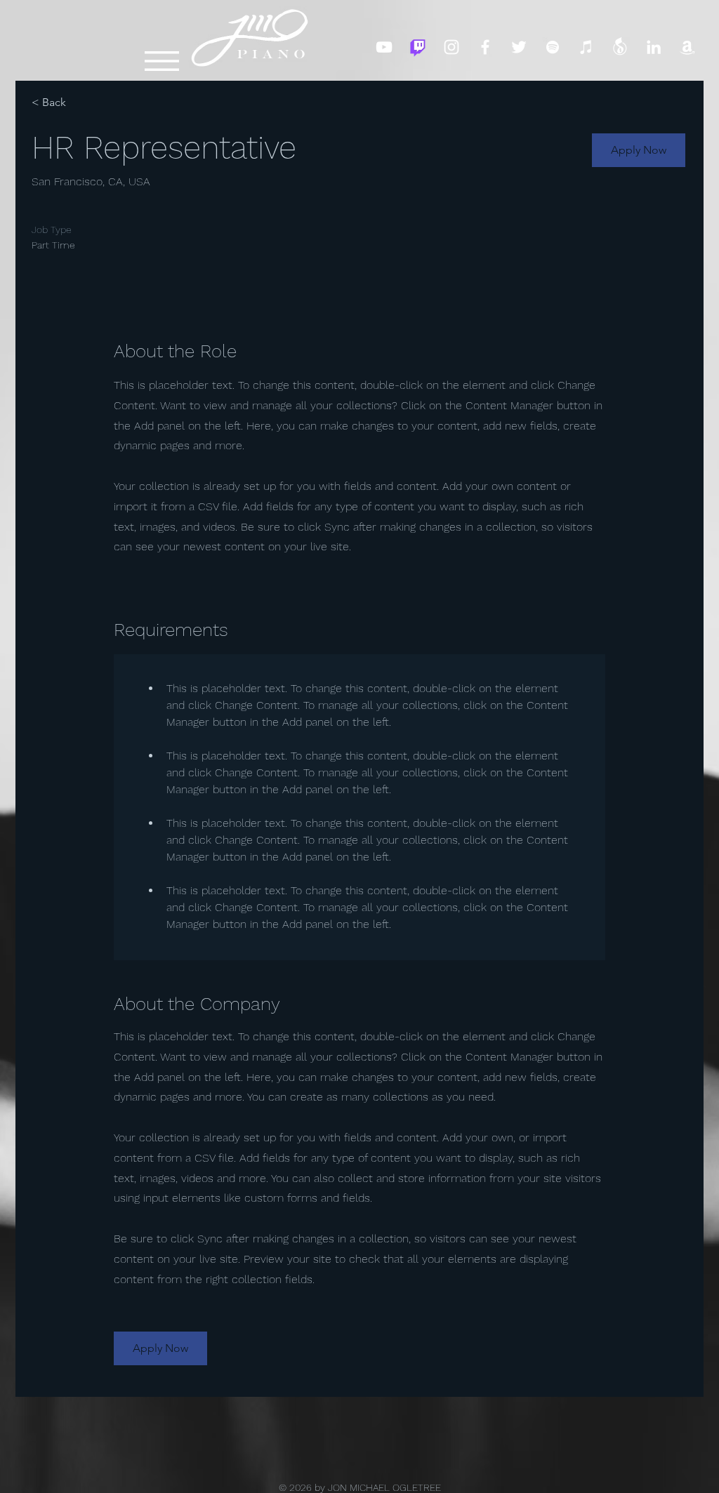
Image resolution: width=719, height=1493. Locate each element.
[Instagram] (451, 47)
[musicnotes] (620, 47)
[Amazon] (687, 47)
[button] (162, 61)
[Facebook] (485, 47)
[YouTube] (384, 47)
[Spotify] (552, 47)
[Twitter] (519, 47)
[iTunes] (586, 47)
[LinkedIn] (654, 47)
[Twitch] (418, 47)
